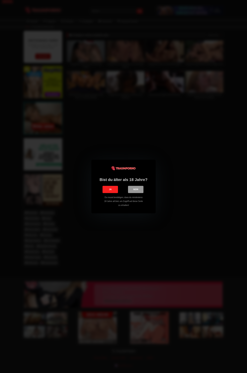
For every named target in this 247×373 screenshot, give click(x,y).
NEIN (135, 189)
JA (110, 189)
